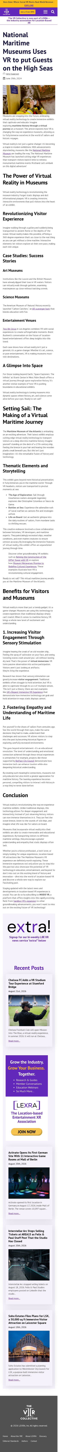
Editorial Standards (11, 1441)
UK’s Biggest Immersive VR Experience (25, 692)
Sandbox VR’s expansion (25, 901)
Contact (34, 1441)
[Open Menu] (45, 12)
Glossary (43, 1436)
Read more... (14, 1040)
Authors (25, 1441)
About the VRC (17, 1436)
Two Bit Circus (9, 328)
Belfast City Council (24, 760)
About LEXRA (30, 1436)
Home (5, 1436)
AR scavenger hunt (41, 308)
